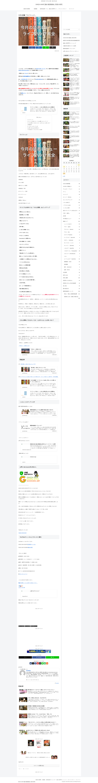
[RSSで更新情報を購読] (47, 663)
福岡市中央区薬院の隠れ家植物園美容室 (71, 40)
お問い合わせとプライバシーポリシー (71, 51)
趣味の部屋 (30, 547)
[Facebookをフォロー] (35, 663)
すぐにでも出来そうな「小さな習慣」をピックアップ (38, 121)
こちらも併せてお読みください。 (28, 582)
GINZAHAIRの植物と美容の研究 (69, 37)
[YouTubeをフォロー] (38, 663)
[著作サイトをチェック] (31, 663)
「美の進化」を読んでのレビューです (28, 364)
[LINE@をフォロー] (42, 663)
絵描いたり (23, 93)
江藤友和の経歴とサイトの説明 (69, 45)
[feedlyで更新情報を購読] (45, 663)
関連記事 (30, 124)
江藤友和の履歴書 (38, 779)
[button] (52, 47)
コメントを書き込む (39, 765)
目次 (37, 117)
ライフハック (30, 119)
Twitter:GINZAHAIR (22, 532)
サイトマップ (78, 779)
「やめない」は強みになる (24, 345)
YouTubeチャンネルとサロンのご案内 (35, 129)
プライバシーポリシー (71, 779)
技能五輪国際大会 (26, 76)
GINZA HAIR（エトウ (40, 68)
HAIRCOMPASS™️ (40, 79)
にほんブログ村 (21, 587)
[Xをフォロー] (33, 663)
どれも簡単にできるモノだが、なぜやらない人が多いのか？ (39, 122)
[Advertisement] (38, 59)
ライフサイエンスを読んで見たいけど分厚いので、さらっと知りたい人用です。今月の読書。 (39, 376)
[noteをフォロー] (40, 663)
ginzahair (28, 670)
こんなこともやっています (33, 126)
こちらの (26, 73)
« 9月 (64, 176)
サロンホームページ (23, 574)
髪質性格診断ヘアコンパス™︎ (69, 48)
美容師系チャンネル (31, 544)
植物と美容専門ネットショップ (69, 43)
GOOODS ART (24, 79)
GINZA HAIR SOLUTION (23, 70)
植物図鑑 (43, 779)
